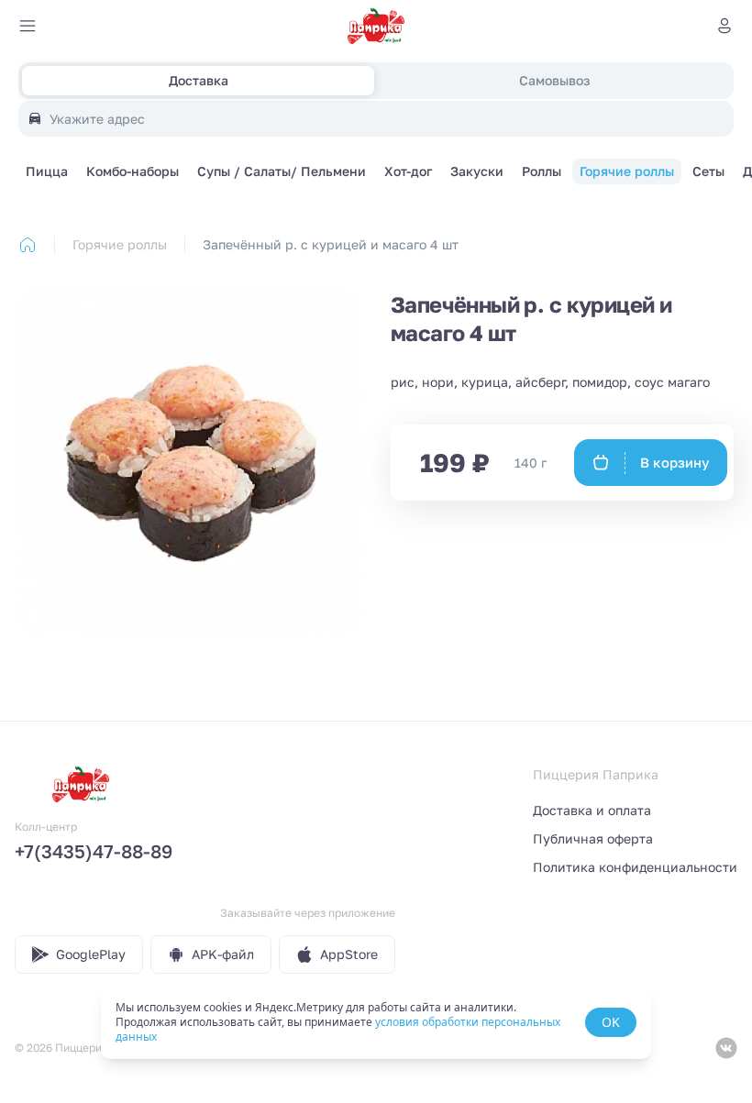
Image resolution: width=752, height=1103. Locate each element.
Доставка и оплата (592, 810)
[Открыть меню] (27, 26)
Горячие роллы (119, 244)
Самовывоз (554, 80)
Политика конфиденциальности (635, 867)
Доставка (198, 80)
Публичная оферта (593, 838)
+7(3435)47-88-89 (93, 851)
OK (611, 1022)
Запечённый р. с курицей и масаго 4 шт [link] (331, 244)
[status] (376, 1022)
